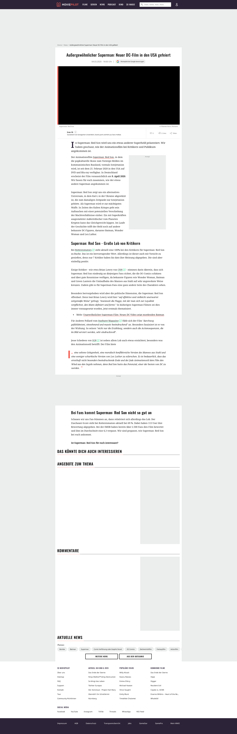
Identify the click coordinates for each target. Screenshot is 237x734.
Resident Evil (156, 685)
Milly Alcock (124, 672)
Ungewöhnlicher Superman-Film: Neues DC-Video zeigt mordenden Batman (123, 314)
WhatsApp (126, 711)
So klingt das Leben (96, 681)
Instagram (88, 711)
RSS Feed (140, 711)
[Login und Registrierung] (177, 4)
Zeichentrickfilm (146, 649)
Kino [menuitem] (121, 4)
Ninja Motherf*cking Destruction (102, 677)
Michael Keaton (125, 685)
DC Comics (131, 649)
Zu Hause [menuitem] (130, 4)
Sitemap (60, 677)
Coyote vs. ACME (157, 690)
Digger (153, 681)
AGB (76, 723)
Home (59, 45)
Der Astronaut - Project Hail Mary (102, 690)
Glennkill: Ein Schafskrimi (98, 694)
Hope (153, 677)
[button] (162, 133)
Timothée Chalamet (127, 698)
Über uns (61, 672)
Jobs (129, 723)
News (66, 45)
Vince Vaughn (125, 690)
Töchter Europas (95, 685)
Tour (59, 694)
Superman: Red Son (103, 157)
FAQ (59, 681)
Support (60, 685)
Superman (85, 649)
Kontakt (60, 690)
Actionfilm (174, 649)
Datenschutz (91, 723)
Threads (112, 711)
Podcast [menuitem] (112, 4)
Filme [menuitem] (85, 4)
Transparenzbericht (112, 723)
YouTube (74, 711)
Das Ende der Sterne (96, 672)
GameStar (143, 723)
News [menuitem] (102, 4)
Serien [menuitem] (94, 4)
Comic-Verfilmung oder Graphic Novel (108, 649)
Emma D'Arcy (124, 681)
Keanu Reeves (125, 677)
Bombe (62, 649)
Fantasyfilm (161, 649)
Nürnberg (92, 698)
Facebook (61, 711)
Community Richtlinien (66, 698)
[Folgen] (75, 132)
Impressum (62, 723)
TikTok (100, 711)
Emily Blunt (124, 694)
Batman (73, 649)
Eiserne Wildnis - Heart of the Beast (165, 694)
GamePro (159, 723)
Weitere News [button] (101, 656)
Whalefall (154, 698)
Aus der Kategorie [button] (135, 656)
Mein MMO (175, 723)
